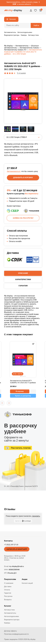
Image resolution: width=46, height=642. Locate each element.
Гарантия (7, 593)
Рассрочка (8, 596)
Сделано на (18, 520)
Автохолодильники (24, 32)
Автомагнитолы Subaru (29, 48)
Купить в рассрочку (23, 396)
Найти (36, 25)
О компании (8, 583)
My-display (8, 46)
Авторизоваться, (14, 171)
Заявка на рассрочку (23, 218)
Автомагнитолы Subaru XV (15, 50)
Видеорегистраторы (11, 35)
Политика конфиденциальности (16, 634)
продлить (36, 516)
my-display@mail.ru (16, 566)
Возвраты (8, 599)
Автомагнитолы (10, 32)
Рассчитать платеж (21, 448)
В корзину (20, 391)
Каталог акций (27, 583)
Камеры (24, 35)
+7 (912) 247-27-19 (11, 545)
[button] (33, 391)
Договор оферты (10, 631)
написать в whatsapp (17, 549)
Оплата (7, 590)
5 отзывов (21, 73)
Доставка (7, 586)
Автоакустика (33, 35)
